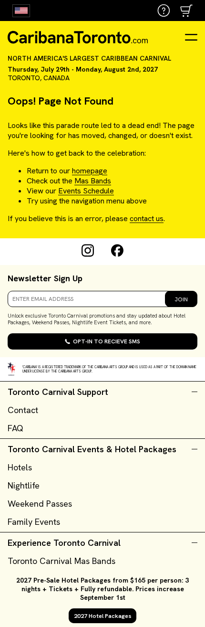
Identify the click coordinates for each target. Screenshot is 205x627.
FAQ (15, 428)
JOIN (181, 299)
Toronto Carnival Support (58, 391)
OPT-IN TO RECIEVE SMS (106, 341)
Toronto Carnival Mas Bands (61, 560)
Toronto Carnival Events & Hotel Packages (92, 449)
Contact (23, 409)
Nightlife (24, 485)
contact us (147, 218)
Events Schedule (86, 191)
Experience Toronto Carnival (64, 542)
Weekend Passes (40, 503)
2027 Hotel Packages (103, 616)
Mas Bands (92, 181)
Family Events (34, 521)
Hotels (20, 467)
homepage (89, 171)
